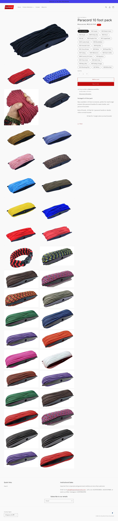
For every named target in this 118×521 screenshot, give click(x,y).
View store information (85, 94)
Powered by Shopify (110, 516)
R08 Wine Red (107, 67)
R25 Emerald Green (84, 45)
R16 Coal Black (83, 31)
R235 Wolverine (94, 52)
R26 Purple (82, 34)
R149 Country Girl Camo (85, 56)
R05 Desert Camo (106, 31)
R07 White (96, 67)
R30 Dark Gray (96, 60)
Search (6, 486)
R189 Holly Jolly (93, 34)
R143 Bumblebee (97, 42)
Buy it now (96, 84)
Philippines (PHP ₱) (9, 515)
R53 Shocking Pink (84, 67)
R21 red (81, 38)
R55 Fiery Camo (83, 60)
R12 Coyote (94, 31)
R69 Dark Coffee (107, 52)
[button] (28, 7)
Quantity (80, 70)
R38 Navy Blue (83, 63)
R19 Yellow (96, 49)
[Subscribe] (71, 501)
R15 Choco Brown (84, 49)
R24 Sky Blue (97, 45)
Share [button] (81, 123)
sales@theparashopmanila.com (76, 489)
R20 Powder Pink (92, 38)
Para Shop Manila (102, 516)
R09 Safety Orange (96, 63)
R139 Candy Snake (84, 42)
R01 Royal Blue (107, 49)
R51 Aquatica (100, 56)
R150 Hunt (105, 34)
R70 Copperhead (105, 38)
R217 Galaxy (82, 52)
